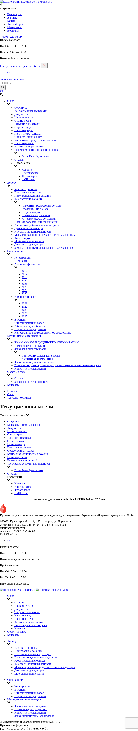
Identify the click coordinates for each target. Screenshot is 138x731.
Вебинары (20, 260)
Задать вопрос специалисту (31, 381)
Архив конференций (27, 264)
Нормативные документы (30, 329)
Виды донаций (31, 212)
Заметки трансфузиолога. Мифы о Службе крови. (44, 247)
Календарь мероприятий (29, 146)
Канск (11, 20)
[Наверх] (3, 512)
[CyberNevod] (37, 729)
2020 (24, 280)
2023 (24, 287)
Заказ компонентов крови (30, 348)
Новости (27, 169)
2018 (24, 277)
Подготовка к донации (28, 192)
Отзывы (19, 159)
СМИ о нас (28, 179)
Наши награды (23, 130)
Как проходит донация (28, 198)
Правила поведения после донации (36, 221)
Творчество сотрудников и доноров (36, 149)
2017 (24, 274)
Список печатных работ (29, 322)
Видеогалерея (30, 172)
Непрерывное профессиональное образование (42, 332)
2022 (24, 306)
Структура (20, 107)
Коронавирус (22, 238)
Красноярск (14, 14)
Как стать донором (25, 189)
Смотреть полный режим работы (20, 66)
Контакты (13, 384)
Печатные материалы (27, 133)
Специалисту (15, 250)
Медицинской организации (24, 335)
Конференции (22, 257)
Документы (21, 114)
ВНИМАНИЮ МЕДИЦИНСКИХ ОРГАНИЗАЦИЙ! (47, 342)
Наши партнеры (24, 143)
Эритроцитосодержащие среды (41, 355)
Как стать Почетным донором (32, 231)
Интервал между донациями (39, 218)
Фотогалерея (29, 176)
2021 (24, 283)
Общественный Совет (28, 136)
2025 (24, 293)
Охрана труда (22, 127)
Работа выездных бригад (29, 326)
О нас (10, 100)
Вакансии (20, 319)
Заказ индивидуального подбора (34, 362)
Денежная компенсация (28, 228)
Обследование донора (35, 208)
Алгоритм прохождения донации (42, 205)
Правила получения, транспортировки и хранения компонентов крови (57, 365)
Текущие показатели (27, 123)
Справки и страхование (36, 215)
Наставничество (24, 117)
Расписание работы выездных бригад (37, 225)
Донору (12, 182)
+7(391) (11, 36)
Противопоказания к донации (32, 195)
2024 (24, 290)
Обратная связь (16, 371)
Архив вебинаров (25, 296)
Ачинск (12, 17)
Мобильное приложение (29, 241)
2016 (24, 270)
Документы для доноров (29, 244)
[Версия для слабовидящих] (1, 91)
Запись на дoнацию (12, 79)
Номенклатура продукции (30, 345)
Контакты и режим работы (30, 110)
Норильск (13, 30)
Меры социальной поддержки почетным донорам (44, 234)
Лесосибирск (15, 24)
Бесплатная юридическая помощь (35, 140)
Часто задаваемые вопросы (30, 625)
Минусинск (14, 27)
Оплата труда (22, 120)
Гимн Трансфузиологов (36, 156)
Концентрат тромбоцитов (37, 358)
